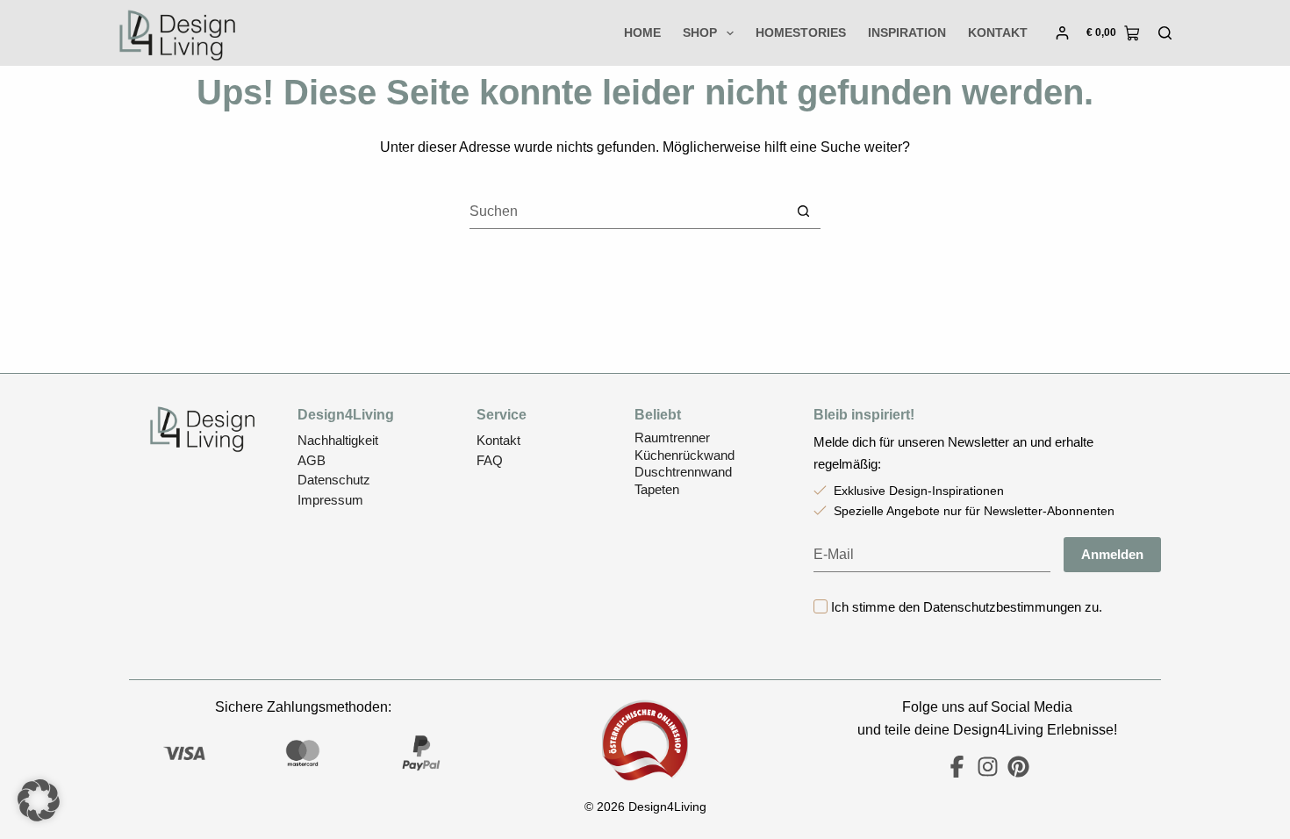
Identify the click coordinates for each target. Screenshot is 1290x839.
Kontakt (998, 32)
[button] (38, 800)
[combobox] (627, 211)
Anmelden (1112, 554)
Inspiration (907, 32)
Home (642, 32)
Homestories (801, 32)
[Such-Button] (803, 211)
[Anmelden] (1062, 32)
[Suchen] (1165, 32)
